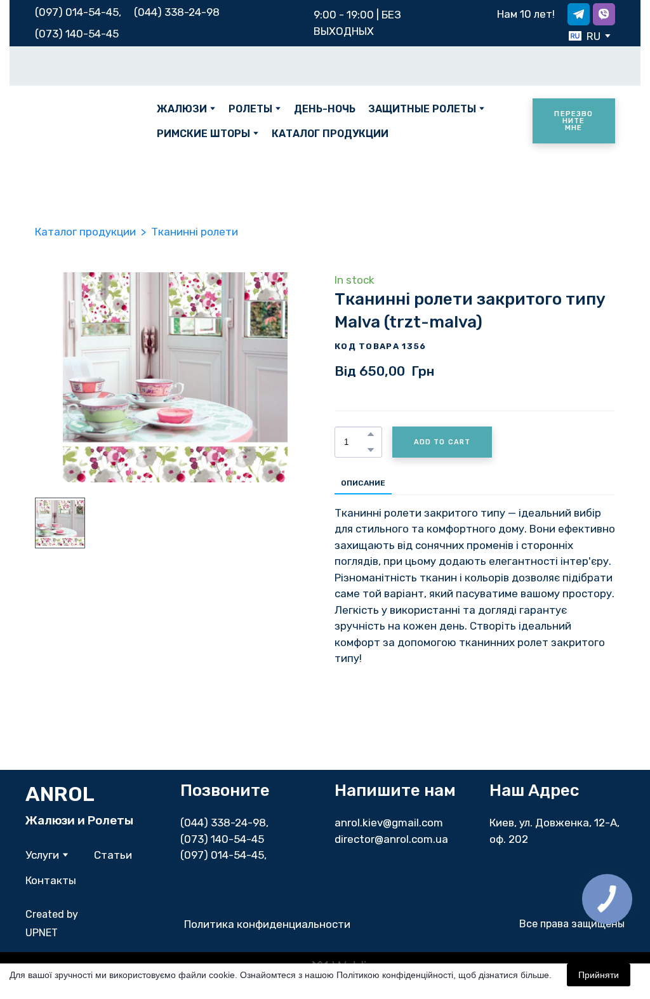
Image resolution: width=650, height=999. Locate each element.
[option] (584, 36)
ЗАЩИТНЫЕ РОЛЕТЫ (422, 109)
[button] (578, 14)
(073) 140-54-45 (77, 33)
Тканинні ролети (194, 231)
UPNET (41, 933)
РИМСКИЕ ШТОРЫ (203, 134)
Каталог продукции (85, 231)
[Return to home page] (86, 121)
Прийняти (598, 975)
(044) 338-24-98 (223, 822)
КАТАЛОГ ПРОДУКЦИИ (330, 134)
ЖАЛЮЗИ (182, 109)
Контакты (50, 880)
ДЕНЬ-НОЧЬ (324, 109)
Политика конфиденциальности (267, 924)
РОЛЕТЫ (250, 109)
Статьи (113, 855)
